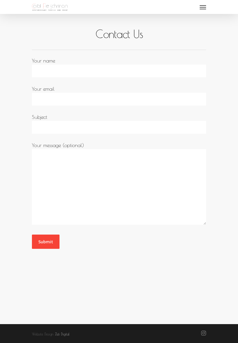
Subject (39, 117)
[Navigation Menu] (203, 7)
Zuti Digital (62, 334)
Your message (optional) (58, 145)
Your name (43, 61)
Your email (43, 89)
